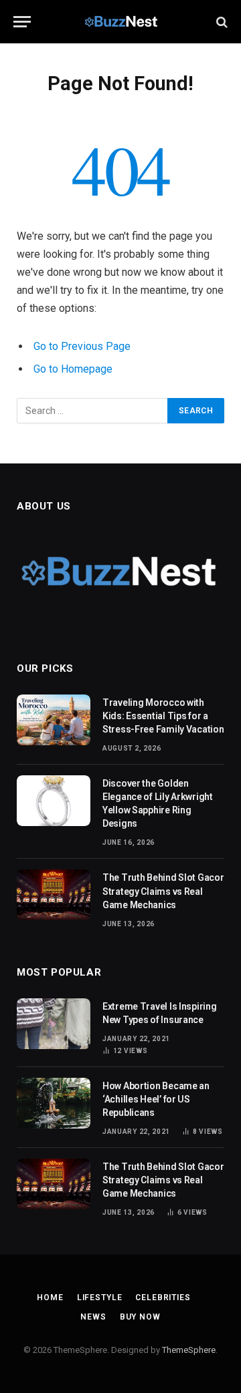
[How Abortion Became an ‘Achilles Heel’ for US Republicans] (53, 1103)
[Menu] (22, 22)
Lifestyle (100, 1297)
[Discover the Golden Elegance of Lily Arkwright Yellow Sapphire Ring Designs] (53, 800)
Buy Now (140, 1317)
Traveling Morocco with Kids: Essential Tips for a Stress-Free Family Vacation (163, 716)
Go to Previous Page (82, 346)
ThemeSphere (189, 1350)
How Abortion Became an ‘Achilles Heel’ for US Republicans (156, 1099)
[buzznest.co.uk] (121, 21)
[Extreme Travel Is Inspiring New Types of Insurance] (53, 1023)
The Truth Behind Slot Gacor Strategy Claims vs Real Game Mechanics (163, 891)
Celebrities (162, 1297)
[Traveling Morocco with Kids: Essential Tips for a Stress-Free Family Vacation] (53, 719)
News (93, 1317)
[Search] (221, 22)
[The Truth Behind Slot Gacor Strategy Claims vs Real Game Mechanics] (53, 894)
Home (50, 1297)
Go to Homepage (72, 369)
